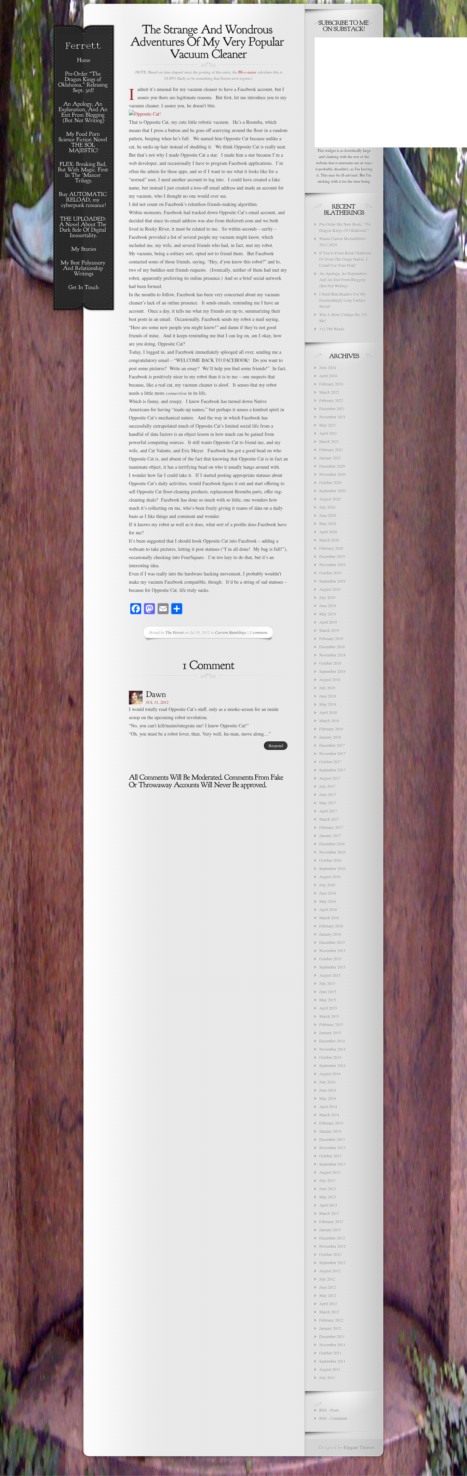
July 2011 (327, 1377)
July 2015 (327, 983)
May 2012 (327, 1295)
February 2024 (331, 384)
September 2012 (332, 1262)
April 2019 (328, 622)
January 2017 (330, 835)
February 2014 (331, 1123)
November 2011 (332, 1344)
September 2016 (332, 868)
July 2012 (327, 1279)
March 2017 (329, 819)
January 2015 (330, 1032)
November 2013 (332, 1147)
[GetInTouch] (83, 287)
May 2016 (327, 901)
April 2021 (328, 433)
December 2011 (332, 1336)
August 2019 (330, 589)
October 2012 (330, 1254)
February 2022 (331, 400)
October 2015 (330, 958)
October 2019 (330, 572)
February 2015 (331, 1024)
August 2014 (330, 1073)
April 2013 (328, 1205)
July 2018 (327, 687)
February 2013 (331, 1221)
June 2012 (327, 1287)
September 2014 (332, 1065)
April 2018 (328, 712)
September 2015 (332, 967)
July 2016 (327, 885)
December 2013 (332, 1139)
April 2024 (328, 375)
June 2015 (327, 991)
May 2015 (327, 999)
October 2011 (330, 1353)
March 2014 (329, 1114)
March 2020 (329, 540)
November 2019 (332, 564)
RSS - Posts (329, 1410)
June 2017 (327, 794)
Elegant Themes (359, 1447)
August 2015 (330, 975)
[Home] (83, 60)
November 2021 (332, 416)
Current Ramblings (230, 632)
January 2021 (330, 458)
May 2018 (327, 704)
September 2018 (332, 671)
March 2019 (329, 630)
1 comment (258, 632)
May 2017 (327, 802)
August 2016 (330, 876)
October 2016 (330, 860)
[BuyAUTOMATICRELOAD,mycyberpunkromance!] (83, 200)
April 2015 (328, 1008)
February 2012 (331, 1320)
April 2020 (328, 531)
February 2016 (331, 926)
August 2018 (330, 679)
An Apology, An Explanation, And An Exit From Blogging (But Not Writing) (343, 279)
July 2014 (327, 1082)
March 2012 (329, 1312)
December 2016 (332, 843)
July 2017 (327, 786)
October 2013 (330, 1155)
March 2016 (329, 917)
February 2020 (331, 548)
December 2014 (332, 1041)
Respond (276, 745)
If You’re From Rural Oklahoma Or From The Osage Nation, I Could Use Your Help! (345, 259)
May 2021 (327, 425)
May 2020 (327, 523)
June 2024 (327, 367)
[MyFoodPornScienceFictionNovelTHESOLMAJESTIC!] (83, 143)
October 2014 (330, 1057)
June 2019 (327, 605)
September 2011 (332, 1361)
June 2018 (327, 696)
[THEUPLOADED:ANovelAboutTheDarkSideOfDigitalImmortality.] (83, 227)
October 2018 (330, 663)
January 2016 (330, 934)
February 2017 (331, 827)
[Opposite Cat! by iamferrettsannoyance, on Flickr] (145, 114)
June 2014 (327, 1090)
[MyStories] (83, 249)
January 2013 (330, 1229)
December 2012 (332, 1238)
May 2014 (327, 1098)
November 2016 (332, 852)
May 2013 (327, 1197)
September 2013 (332, 1164)
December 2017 (332, 745)
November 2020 (332, 474)
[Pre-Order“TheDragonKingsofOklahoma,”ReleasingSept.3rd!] (83, 82)
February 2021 (331, 449)
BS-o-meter (247, 72)
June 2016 (327, 893)
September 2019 (332, 581)
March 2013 (329, 1213)
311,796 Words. (332, 329)
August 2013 (330, 1172)
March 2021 (329, 441)
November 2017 (332, 753)
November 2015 (332, 950)
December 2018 (332, 646)
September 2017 (332, 770)
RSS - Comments (333, 1418)
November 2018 (332, 655)
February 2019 (331, 638)
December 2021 (332, 408)
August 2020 (330, 499)
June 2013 (327, 1188)
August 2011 (330, 1369)
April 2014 (328, 1106)
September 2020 (332, 490)
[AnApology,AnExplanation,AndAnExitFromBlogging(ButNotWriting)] (83, 113)
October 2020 (330, 482)
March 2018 (329, 720)
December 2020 (332, 466)
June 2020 (327, 515)
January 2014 (330, 1131)
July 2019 (327, 597)
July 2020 (327, 507)
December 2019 (332, 556)
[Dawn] (156, 693)
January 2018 (330, 737)
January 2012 (330, 1328)
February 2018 (331, 728)
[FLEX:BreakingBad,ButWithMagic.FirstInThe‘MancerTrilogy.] (83, 173)
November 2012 (332, 1246)
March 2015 (329, 1016)
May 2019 (327, 614)
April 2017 (328, 811)
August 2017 (330, 778)
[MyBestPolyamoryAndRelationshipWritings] (83, 268)
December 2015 (332, 942)
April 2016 (328, 909)
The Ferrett (174, 632)
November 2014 (332, 1049)
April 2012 (328, 1303)
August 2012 (330, 1270)
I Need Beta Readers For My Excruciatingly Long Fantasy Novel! (342, 300)
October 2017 (330, 761)
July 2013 (327, 1180)
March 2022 (329, 392)
